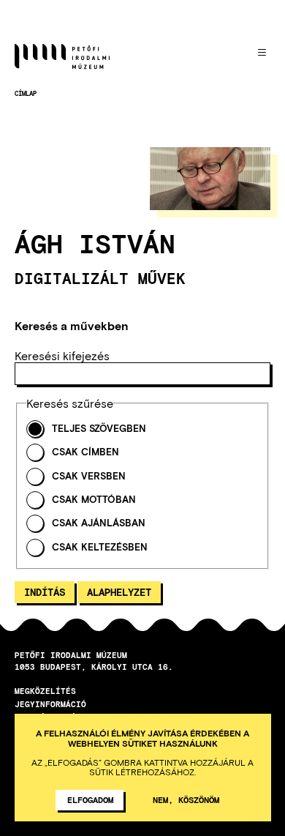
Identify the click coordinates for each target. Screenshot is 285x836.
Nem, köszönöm (186, 799)
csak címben (85, 452)
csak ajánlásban (98, 523)
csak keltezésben (100, 547)
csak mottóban (94, 499)
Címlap (26, 93)
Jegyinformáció (50, 704)
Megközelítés (45, 690)
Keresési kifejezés (62, 355)
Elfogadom (90, 799)
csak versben (89, 476)
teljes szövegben (99, 428)
